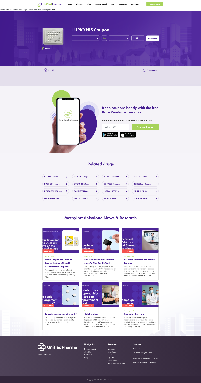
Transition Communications (116, 363)
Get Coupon (152, 38)
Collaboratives (91, 314)
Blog (89, 4)
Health (110, 355)
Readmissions (112, 352)
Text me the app (145, 126)
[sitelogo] (49, 4)
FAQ (112, 4)
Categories (123, 4)
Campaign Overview (134, 314)
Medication (111, 349)
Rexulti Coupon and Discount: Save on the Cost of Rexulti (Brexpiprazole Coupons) (59, 263)
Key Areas (111, 358)
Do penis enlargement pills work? (61, 314)
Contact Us (135, 4)
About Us (79, 4)
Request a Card (101, 4)
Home (70, 4)
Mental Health (112, 360)
